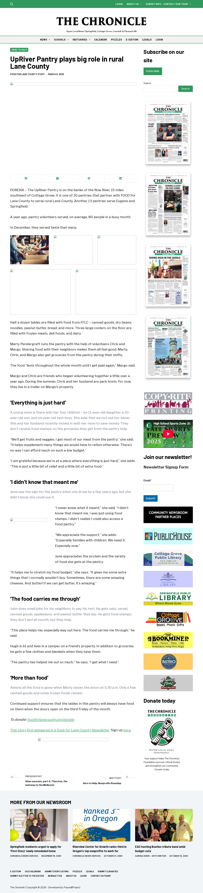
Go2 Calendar (33, 871)
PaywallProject (72, 887)
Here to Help (19, 49)
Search (147, 83)
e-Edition (15, 871)
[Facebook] (26, 178)
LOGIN (159, 39)
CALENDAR (100, 39)
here (127, 730)
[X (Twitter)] (57, 178)
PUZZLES (116, 39)
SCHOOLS (60, 39)
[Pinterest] (89, 178)
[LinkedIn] (120, 178)
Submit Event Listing (57, 871)
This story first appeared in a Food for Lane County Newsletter (59, 730)
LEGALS (147, 39)
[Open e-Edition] (168, 239)
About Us (133, 3)
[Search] (11, 4)
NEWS (43, 39)
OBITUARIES (80, 39)
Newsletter (55, 876)
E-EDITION (132, 39)
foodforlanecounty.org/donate (50, 720)
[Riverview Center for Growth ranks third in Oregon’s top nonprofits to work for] (101, 825)
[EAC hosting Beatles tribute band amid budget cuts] (164, 825)
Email (148, 480)
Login (119, 3)
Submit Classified (108, 871)
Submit (150, 498)
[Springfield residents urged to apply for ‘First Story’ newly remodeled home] (39, 825)
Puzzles (77, 871)
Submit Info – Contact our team (167, 3)
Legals (90, 871)
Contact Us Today (101, 876)
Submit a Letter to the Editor (27, 876)
